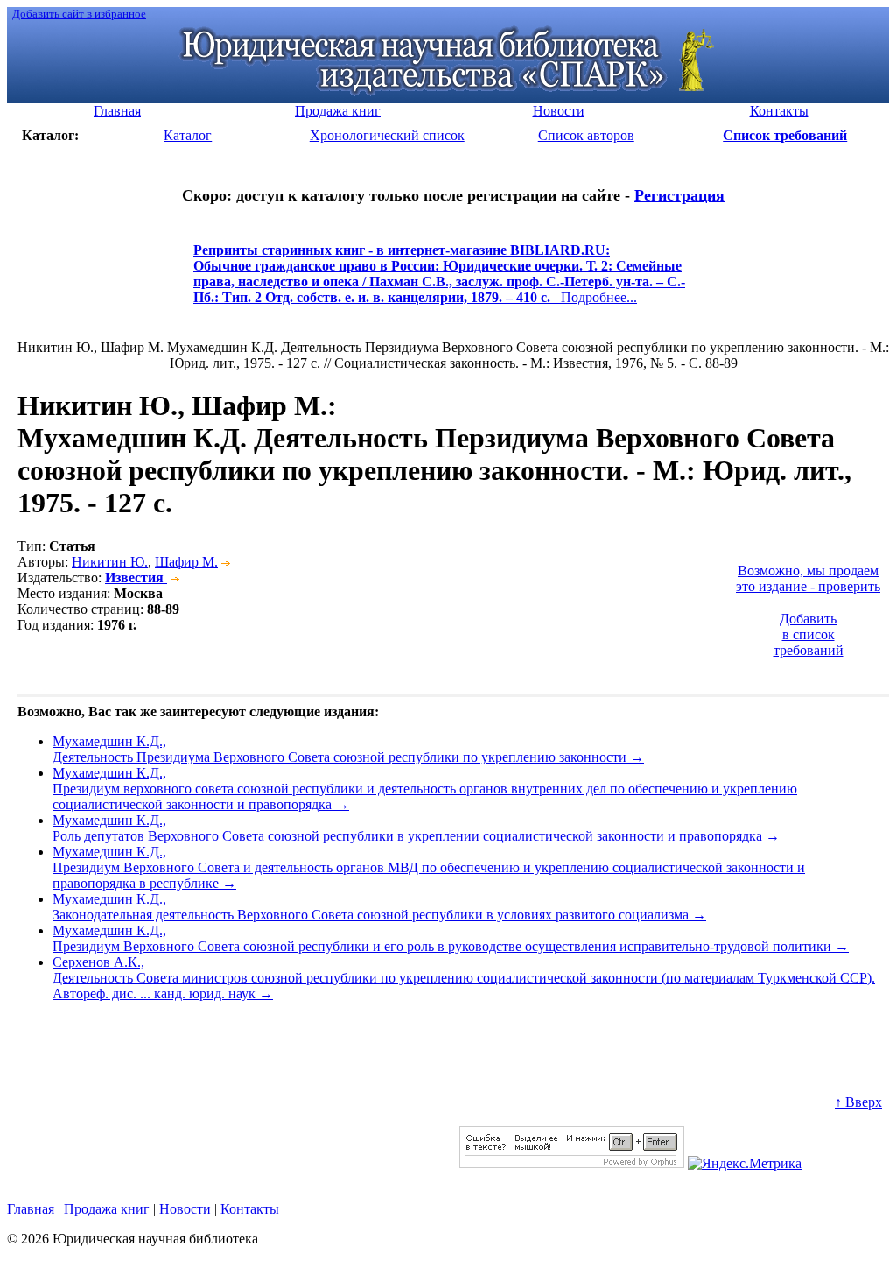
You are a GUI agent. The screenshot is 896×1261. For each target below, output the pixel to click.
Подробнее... (439, 281)
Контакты (249, 1208)
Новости (185, 1208)
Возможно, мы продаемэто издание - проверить (808, 578)
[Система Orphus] (571, 1163)
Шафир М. (186, 561)
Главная (30, 1208)
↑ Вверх (858, 1102)
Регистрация (679, 195)
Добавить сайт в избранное (79, 13)
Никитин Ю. (110, 561)
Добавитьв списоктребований (809, 634)
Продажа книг (107, 1208)
